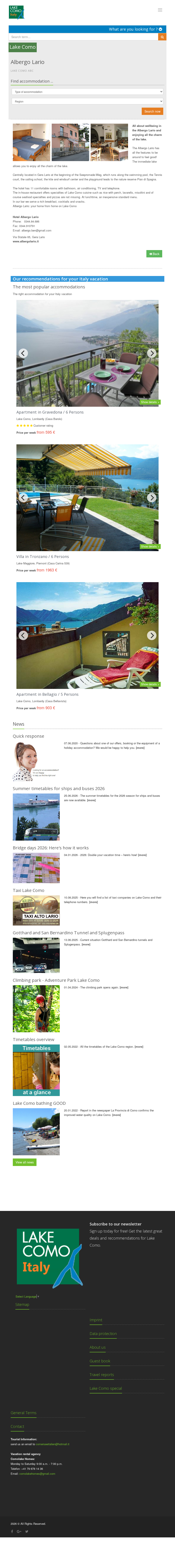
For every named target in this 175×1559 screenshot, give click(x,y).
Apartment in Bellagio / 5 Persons (47, 694)
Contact (17, 1426)
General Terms (23, 1412)
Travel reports (102, 1374)
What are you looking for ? (134, 29)
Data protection (103, 1333)
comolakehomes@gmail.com (37, 1473)
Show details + (150, 402)
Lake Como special (106, 1388)
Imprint (96, 1319)
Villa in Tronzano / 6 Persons (42, 556)
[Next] (151, 353)
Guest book (100, 1360)
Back (155, 254)
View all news (25, 1162)
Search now (152, 111)
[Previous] (23, 353)
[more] (140, 748)
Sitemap (22, 1304)
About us (98, 1347)
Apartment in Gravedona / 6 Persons (50, 412)
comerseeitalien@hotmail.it (52, 1444)
